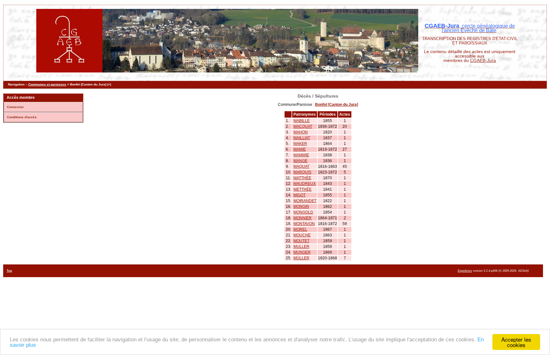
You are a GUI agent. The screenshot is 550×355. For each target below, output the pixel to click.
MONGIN (301, 206)
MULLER (301, 246)
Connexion (15, 107)
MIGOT (299, 195)
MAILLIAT (301, 138)
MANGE (300, 161)
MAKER (300, 143)
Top (9, 270)
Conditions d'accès (22, 117)
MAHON (300, 132)
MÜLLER (301, 258)
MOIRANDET (304, 201)
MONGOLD (303, 212)
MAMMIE (301, 155)
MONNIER (302, 218)
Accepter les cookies (516, 342)
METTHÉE (302, 189)
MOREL (300, 229)
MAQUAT (301, 166)
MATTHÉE (302, 178)
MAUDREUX (304, 183)
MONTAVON (304, 224)
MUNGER (302, 252)
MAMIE (299, 149)
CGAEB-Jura (483, 60)
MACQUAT (302, 126)
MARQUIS (302, 172)
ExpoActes (465, 270)
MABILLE (301, 121)
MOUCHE (302, 235)
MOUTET (301, 241)
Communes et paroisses (47, 84)
